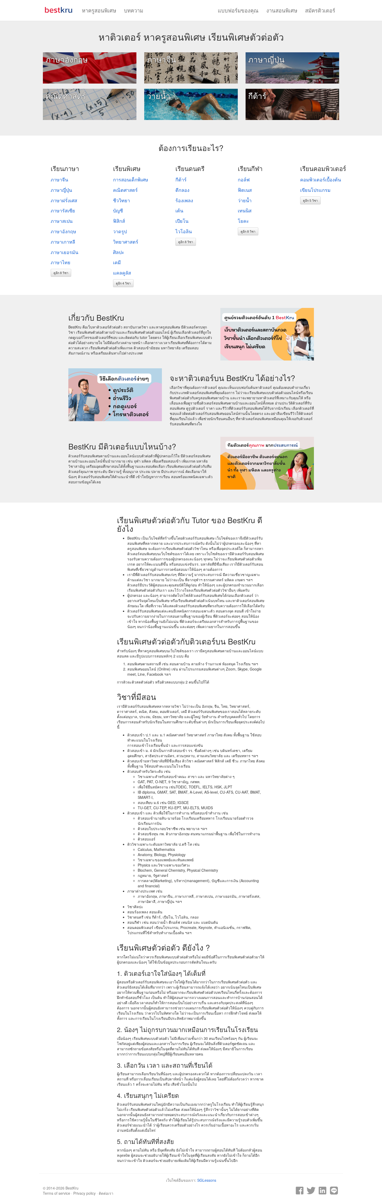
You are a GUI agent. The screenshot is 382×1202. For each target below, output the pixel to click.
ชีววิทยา (121, 200)
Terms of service (56, 1193)
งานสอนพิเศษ (281, 10)
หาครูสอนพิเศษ (99, 10)
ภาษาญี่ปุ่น (266, 59)
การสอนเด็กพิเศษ (130, 179)
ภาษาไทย (60, 262)
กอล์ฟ (244, 179)
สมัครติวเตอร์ (320, 10)
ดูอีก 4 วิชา (123, 283)
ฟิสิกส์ (119, 220)
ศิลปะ (118, 252)
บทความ (133, 10)
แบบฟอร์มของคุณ (238, 10)
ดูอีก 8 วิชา (61, 272)
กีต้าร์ (257, 95)
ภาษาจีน (161, 59)
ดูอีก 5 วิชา (310, 200)
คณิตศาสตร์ (65, 95)
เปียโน (181, 220)
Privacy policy (84, 1193)
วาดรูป (120, 231)
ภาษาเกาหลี (63, 241)
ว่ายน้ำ (158, 95)
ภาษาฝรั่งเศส (64, 200)
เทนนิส (245, 210)
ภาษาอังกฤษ (66, 59)
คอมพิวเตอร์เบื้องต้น (320, 179)
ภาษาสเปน (62, 220)
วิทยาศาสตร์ (125, 241)
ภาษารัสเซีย (63, 210)
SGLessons (206, 1180)
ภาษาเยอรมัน (64, 252)
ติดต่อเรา (106, 1193)
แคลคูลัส (122, 272)
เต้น (179, 210)
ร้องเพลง (184, 200)
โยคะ (243, 220)
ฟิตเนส (245, 189)
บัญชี (118, 210)
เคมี (117, 262)
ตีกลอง (182, 189)
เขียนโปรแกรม (315, 189)
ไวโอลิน (183, 231)
